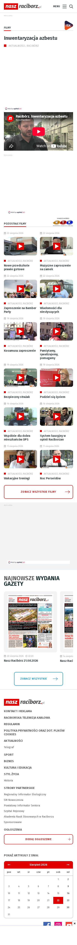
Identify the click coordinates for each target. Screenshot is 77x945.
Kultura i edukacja (18, 767)
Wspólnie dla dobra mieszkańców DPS (17, 437)
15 (58, 893)
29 (58, 907)
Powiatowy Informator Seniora (22, 805)
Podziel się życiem (52, 397)
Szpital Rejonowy (14, 811)
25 (19, 907)
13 (38, 893)
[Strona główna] (22, 6)
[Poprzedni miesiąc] (68, 864)
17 (9, 900)
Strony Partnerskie (19, 788)
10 (9, 893)
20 (38, 900)
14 (48, 893)
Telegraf (9, 747)
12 (29, 893)
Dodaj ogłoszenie (38, 839)
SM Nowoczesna (13, 800)
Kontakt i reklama (18, 711)
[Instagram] (58, 925)
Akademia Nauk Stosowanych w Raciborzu (29, 816)
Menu (56, 6)
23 (68, 900)
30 (68, 907)
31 (9, 914)
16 (68, 893)
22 (58, 900)
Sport (8, 754)
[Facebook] (47, 925)
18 (19, 900)
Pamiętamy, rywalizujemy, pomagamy (49, 354)
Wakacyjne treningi (17, 478)
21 (48, 900)
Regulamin (12, 724)
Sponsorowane (13, 822)
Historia (8, 780)
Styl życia (11, 774)
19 (28, 900)
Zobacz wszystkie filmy (38, 491)
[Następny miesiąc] (9, 864)
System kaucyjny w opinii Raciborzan (53, 437)
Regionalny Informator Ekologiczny (25, 794)
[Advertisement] (35, 81)
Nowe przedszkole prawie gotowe (17, 267)
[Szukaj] (71, 7)
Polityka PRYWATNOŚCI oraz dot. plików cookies (34, 732)
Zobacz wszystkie (33, 678)
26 (28, 907)
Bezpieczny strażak (17, 397)
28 (48, 907)
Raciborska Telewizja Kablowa (27, 717)
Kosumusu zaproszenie (20, 350)
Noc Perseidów (50, 478)
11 (19, 893)
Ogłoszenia (13, 829)
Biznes (9, 761)
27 (38, 907)
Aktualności (13, 741)
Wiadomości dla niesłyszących (51, 310)
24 (9, 907)
